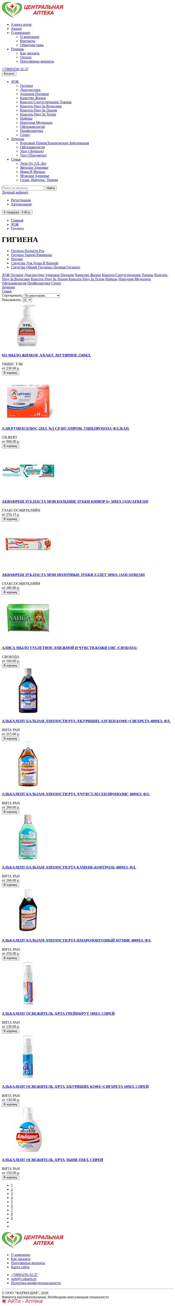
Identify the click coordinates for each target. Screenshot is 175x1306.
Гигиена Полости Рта (27, 251)
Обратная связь (32, 45)
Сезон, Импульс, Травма (39, 180)
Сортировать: (12, 295)
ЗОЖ (15, 81)
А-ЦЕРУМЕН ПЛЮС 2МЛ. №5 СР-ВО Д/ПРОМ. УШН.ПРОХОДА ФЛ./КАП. (65, 428)
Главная (17, 220)
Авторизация (21, 204)
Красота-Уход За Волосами (41, 106)
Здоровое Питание (34, 94)
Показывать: (11, 300)
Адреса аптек (21, 24)
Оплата (25, 57)
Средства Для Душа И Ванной (34, 263)
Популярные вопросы (37, 61)
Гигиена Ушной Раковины (31, 255)
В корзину (10, 372)
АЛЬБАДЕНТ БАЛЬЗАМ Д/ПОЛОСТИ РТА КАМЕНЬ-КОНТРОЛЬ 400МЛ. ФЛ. (69, 867)
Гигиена (26, 86)
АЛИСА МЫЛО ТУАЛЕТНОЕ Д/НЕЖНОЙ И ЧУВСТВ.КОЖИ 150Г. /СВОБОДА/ (69, 648)
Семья (16, 159)
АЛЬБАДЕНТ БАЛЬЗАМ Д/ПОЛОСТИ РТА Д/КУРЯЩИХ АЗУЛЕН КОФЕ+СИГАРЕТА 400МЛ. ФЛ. (86, 721)
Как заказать (29, 53)
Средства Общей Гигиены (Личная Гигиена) (45, 267)
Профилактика (31, 131)
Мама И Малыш (32, 172)
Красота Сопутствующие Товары (46, 102)
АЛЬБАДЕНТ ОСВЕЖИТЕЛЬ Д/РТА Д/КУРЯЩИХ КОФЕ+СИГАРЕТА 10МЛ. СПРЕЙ (75, 1087)
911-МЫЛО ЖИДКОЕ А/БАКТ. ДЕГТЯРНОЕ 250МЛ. (46, 355)
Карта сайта (20, 1267)
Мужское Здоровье (34, 176)
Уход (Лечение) (32, 151)
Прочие (17, 259)
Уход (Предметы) (33, 155)
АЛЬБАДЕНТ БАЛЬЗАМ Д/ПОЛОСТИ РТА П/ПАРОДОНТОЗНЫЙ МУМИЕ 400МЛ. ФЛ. (76, 940)
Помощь (17, 49)
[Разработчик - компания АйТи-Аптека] (22, 1302)
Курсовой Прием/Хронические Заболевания (54, 143)
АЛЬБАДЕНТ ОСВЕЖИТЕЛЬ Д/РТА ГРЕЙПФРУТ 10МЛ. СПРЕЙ (58, 1013)
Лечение (17, 139)
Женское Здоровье (34, 167)
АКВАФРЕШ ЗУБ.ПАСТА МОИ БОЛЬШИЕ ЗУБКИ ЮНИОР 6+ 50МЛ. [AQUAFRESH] (75, 501)
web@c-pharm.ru (23, 1279)
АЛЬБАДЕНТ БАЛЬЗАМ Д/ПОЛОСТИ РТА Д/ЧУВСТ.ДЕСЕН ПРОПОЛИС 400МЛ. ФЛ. (76, 794)
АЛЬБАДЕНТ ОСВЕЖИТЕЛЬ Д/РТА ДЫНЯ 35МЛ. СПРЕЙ (52, 1160)
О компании (20, 33)
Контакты (27, 41)
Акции (16, 28)
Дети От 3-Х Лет (33, 163)
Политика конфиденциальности (36, 1283)
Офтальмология (32, 127)
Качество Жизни (33, 98)
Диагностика (30, 90)
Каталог (9, 73)
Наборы (26, 118)
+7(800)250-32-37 (15, 69)
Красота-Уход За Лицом (38, 110)
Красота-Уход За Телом (38, 114)
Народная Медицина (36, 122)
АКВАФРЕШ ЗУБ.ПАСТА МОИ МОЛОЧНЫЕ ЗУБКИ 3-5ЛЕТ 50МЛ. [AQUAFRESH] (73, 575)
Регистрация (21, 200)
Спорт (25, 135)
